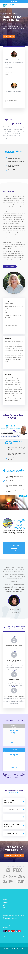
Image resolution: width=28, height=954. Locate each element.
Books (4, 904)
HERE (14, 550)
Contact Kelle (5, 927)
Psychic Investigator (7, 901)
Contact (21, 945)
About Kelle (5, 898)
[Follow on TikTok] (19, 931)
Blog (4, 907)
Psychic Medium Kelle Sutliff (9, 948)
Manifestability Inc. (21, 952)
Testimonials (5, 902)
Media (4, 905)
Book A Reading (9, 36)
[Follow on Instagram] (9, 931)
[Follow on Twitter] (6, 931)
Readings (5, 899)
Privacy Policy (7, 945)
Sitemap (15, 945)
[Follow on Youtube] (12, 931)
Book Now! (14, 742)
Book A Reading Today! (14, 855)
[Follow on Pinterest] (14, 931)
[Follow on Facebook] (4, 931)
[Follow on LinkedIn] (17, 931)
